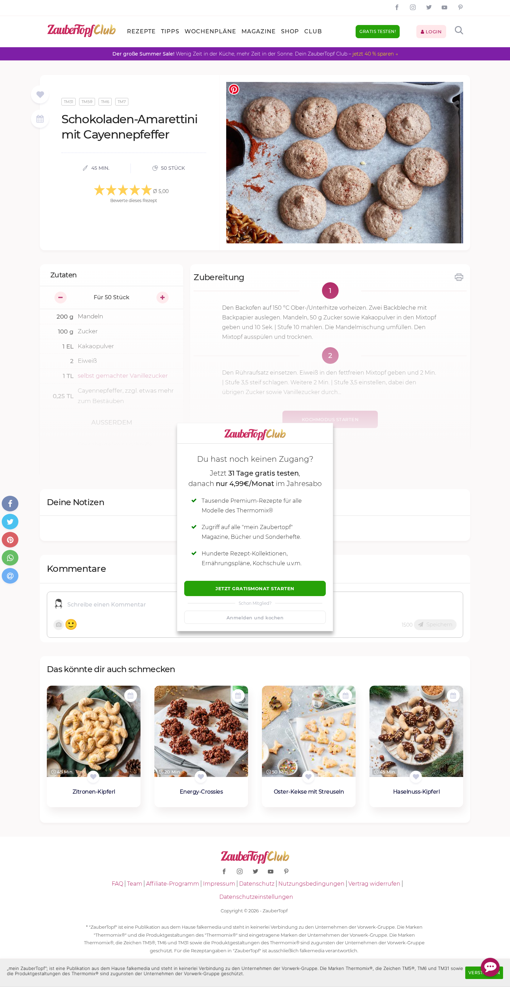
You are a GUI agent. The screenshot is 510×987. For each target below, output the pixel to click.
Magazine (258, 31)
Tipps (170, 31)
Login (433, 31)
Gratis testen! (377, 31)
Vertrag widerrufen (374, 883)
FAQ (117, 883)
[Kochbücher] (40, 95)
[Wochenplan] (39, 119)
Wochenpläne (210, 31)
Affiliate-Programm (172, 883)
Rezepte (141, 31)
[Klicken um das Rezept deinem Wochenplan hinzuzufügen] (130, 695)
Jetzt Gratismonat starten (255, 588)
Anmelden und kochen (255, 617)
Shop (290, 31)
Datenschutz (256, 883)
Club (313, 31)
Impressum (219, 883)
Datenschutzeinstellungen (256, 897)
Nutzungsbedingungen (311, 883)
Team (134, 883)
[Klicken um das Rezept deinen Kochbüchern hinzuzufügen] (93, 777)
